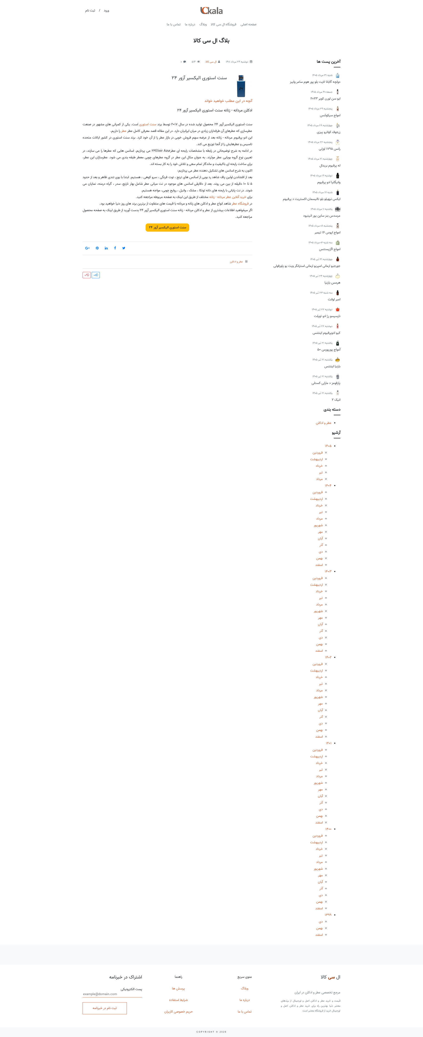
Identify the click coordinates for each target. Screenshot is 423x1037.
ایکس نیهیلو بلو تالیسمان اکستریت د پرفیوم (311, 199)
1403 (328, 571)
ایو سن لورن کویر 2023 (325, 98)
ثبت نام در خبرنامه (105, 1008)
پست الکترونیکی (131, 989)
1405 (328, 446)
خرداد (319, 466)
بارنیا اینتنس (332, 366)
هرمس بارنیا (332, 282)
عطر (123, 131)
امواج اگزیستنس (329, 249)
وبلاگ (203, 24)
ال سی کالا (211, 62)
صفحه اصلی (248, 24)
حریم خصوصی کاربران (178, 1011)
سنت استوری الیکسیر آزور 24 (199, 78)
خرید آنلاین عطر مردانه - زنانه (227, 197)
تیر (321, 472)
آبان (320, 538)
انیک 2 (336, 399)
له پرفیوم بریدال (329, 165)
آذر (321, 545)
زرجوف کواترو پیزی (328, 132)
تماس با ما (174, 24)
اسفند (319, 565)
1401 (329, 743)
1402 (328, 657)
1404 (328, 485)
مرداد (319, 479)
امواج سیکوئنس (330, 115)
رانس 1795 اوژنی (329, 148)
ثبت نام (90, 10)
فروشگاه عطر (240, 203)
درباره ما (190, 24)
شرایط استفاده (178, 1000)
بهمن (319, 558)
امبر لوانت (334, 299)
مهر (320, 532)
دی (321, 551)
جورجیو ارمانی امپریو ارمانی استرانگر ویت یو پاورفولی (306, 266)
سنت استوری (147, 124)
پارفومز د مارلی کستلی (326, 383)
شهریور (318, 525)
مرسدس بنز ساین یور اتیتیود (321, 215)
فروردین (318, 452)
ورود (106, 10)
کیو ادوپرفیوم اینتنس (326, 333)
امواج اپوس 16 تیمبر (327, 232)
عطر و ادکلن (324, 423)
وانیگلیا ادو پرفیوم (328, 182)
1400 (328, 829)
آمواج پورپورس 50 (328, 349)
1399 (328, 915)
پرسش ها (178, 988)
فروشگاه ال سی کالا (223, 24)
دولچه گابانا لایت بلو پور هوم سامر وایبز (315, 82)
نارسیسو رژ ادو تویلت (327, 316)
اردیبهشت (316, 459)
